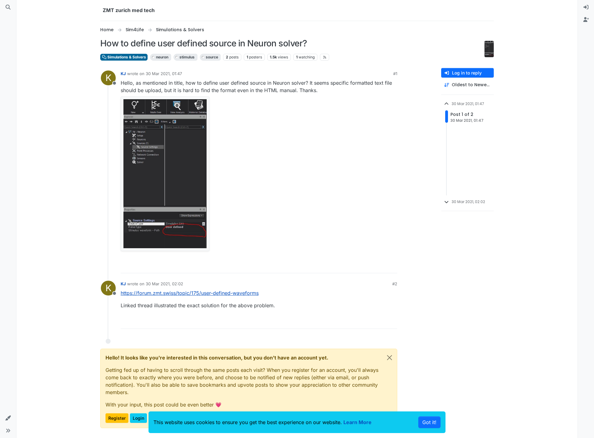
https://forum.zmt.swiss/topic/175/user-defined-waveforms (190, 293)
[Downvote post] (379, 265)
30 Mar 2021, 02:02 (164, 283)
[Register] (586, 20)
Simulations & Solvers (126, 57)
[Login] (586, 7)
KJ (123, 73)
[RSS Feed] (324, 57)
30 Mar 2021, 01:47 (164, 73)
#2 (394, 283)
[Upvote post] (358, 265)
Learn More (357, 422)
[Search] (8, 7)
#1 (395, 73)
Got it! (429, 422)
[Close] (389, 357)
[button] (8, 418)
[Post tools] (392, 265)
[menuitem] (586, 7)
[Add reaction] (345, 265)
